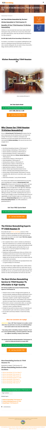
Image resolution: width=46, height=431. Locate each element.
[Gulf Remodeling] (7, 2)
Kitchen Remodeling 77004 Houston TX (12, 374)
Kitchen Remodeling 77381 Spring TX (11, 379)
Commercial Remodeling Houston (22, 428)
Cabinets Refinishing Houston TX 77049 (12, 401)
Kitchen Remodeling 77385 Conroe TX (11, 382)
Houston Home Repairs (33, 428)
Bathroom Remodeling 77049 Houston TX (12, 399)
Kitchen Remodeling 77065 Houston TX (12, 376)
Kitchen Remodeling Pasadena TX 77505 (12, 377)
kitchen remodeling (15, 231)
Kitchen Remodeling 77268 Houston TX (12, 381)
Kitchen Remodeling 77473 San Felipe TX (12, 372)
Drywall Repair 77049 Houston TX (10, 403)
